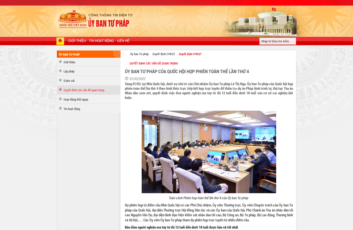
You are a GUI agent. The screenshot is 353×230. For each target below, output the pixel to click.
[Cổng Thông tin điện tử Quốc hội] (125, 53)
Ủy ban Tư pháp (139, 54)
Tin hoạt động (72, 109)
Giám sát (69, 80)
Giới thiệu (69, 62)
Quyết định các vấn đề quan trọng (84, 90)
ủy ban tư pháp (69, 54)
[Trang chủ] (60, 41)
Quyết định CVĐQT (163, 54)
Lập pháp (69, 71)
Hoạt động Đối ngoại (76, 99)
